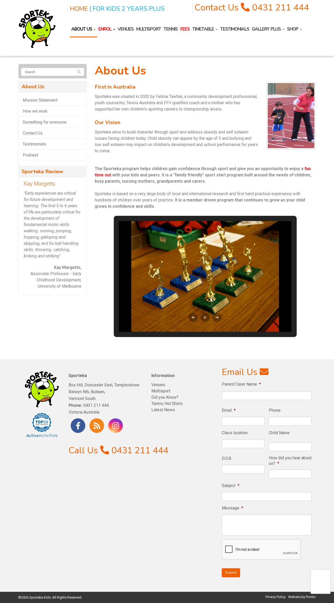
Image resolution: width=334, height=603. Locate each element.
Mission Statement (40, 100)
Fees (185, 29)
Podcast (30, 155)
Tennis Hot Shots (167, 403)
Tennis (171, 29)
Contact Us (216, 8)
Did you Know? (164, 397)
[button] (193, 317)
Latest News (163, 409)
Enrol (105, 29)
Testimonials (234, 29)
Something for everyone (45, 122)
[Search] (79, 72)
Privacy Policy (275, 597)
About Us (82, 29)
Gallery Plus (267, 29)
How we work (35, 111)
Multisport (148, 29)
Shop (293, 29)
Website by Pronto (302, 597)
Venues (126, 29)
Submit (231, 572)
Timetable (203, 29)
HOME (79, 8)
